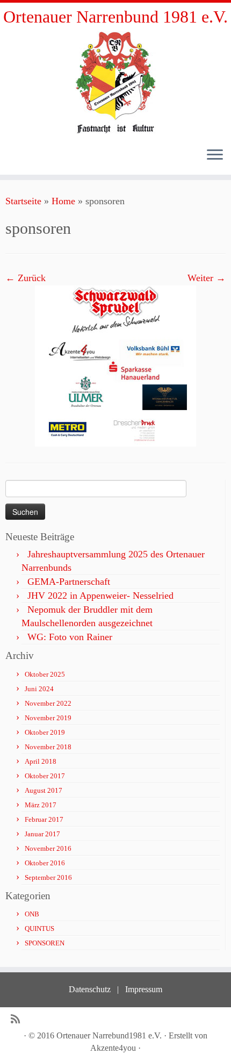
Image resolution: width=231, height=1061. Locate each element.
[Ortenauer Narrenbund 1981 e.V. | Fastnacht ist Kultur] (115, 82)
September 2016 (48, 877)
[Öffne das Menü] (215, 155)
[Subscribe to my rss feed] (18, 1019)
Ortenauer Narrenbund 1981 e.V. (115, 17)
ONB (32, 914)
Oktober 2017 (45, 776)
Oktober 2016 (45, 863)
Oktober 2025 (45, 674)
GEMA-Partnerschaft (68, 581)
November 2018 (48, 747)
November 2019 (48, 718)
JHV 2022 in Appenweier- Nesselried (100, 595)
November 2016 (48, 848)
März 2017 (40, 805)
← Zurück (25, 278)
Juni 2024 (39, 689)
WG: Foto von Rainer (69, 637)
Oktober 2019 (45, 732)
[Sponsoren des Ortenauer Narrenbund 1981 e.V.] (115, 365)
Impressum (143, 989)
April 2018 (40, 761)
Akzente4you (113, 1047)
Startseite (23, 201)
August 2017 (43, 790)
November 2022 (48, 703)
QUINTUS (39, 928)
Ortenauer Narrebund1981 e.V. (109, 1035)
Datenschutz (90, 989)
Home (63, 201)
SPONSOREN (44, 943)
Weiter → (206, 278)
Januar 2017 (42, 834)
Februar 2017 (44, 819)
